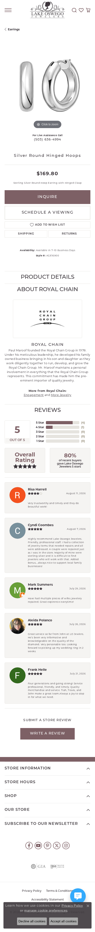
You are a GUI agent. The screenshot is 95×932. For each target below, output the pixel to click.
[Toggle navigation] (8, 10)
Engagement (34, 395)
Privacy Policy (32, 891)
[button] (74, 10)
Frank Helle (37, 669)
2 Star (40, 436)
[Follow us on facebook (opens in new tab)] (29, 845)
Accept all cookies (63, 921)
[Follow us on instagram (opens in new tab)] (66, 845)
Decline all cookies (31, 921)
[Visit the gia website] (38, 866)
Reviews (47, 410)
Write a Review (47, 733)
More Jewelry (61, 395)
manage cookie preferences (45, 910)
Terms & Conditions (59, 891)
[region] (47, 87)
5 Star (40, 422)
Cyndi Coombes (40, 525)
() (83, 422)
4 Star (40, 427)
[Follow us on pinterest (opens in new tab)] (47, 845)
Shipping (26, 233)
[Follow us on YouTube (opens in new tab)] (38, 845)
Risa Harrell (37, 489)
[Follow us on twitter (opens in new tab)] (56, 845)
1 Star (40, 441)
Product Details (47, 277)
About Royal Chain (47, 290)
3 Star (40, 431)
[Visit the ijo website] (57, 866)
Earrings (14, 29)
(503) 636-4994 (47, 139)
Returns (69, 233)
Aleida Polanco (40, 620)
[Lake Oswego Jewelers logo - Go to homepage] (47, 10)
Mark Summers (40, 584)
